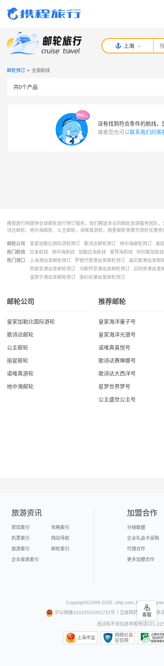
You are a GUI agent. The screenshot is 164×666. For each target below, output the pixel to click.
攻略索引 (60, 527)
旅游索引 (20, 549)
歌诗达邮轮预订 (100, 243)
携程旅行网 (44, 14)
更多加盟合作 (140, 559)
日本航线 (39, 252)
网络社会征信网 (124, 637)
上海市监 (86, 637)
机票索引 (20, 538)
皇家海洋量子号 (117, 322)
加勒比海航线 (92, 252)
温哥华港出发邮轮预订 (53, 277)
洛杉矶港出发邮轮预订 (102, 277)
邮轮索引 (60, 549)
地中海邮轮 (20, 386)
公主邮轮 (17, 347)
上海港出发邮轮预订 (50, 260)
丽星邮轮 (17, 360)
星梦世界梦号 (114, 386)
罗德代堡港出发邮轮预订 (100, 260)
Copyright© (78, 602)
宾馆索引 (20, 527)
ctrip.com (124, 602)
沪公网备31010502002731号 (85, 612)
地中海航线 (63, 252)
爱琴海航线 (121, 252)
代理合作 (136, 549)
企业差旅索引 (25, 559)
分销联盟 (136, 527)
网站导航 (60, 538)
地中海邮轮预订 (136, 243)
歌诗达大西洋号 (117, 373)
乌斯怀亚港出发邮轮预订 (104, 269)
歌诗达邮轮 (20, 334)
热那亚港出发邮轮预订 (53, 269)
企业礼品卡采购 (143, 538)
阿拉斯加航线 (150, 252)
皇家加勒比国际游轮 (31, 322)
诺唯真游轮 (20, 373)
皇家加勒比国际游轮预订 (55, 243)
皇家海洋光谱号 (117, 334)
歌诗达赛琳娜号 (117, 360)
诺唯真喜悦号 (114, 347)
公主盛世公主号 (117, 399)
